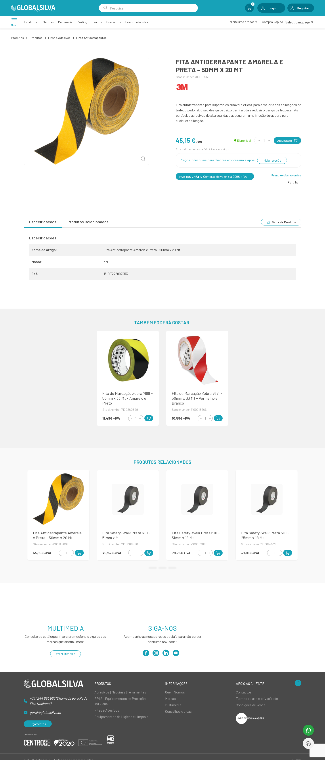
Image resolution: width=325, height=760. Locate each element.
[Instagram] (156, 654)
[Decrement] (131, 418)
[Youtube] (175, 654)
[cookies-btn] (308, 743)
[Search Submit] (105, 8)
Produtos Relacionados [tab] (88, 221)
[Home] (33, 8)
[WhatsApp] (308, 730)
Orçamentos (37, 724)
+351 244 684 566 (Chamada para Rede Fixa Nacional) (58, 701)
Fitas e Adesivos (59, 38)
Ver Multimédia (65, 654)
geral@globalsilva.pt (45, 712)
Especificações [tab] (42, 221)
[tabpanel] (162, 259)
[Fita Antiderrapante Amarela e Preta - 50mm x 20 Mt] (86, 111)
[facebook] (146, 654)
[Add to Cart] (148, 418)
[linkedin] (165, 654)
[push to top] (298, 683)
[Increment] (140, 418)
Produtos (17, 38)
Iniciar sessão (272, 160)
